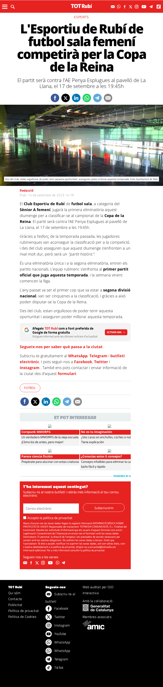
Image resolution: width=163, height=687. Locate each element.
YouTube (59, 633)
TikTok (58, 667)
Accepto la (49, 517)
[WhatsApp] (119, 7)
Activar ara (114, 332)
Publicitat (15, 604)
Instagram (29, 367)
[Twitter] (131, 7)
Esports (81, 16)
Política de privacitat (23, 610)
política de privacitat (57, 517)
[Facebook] (125, 7)
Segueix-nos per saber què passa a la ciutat (61, 346)
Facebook (83, 361)
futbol (30, 387)
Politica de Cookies (22, 616)
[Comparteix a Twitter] (65, 98)
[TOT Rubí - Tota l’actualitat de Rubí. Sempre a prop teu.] (81, 6)
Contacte (15, 598)
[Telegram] (151, 7)
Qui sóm (14, 592)
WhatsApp (77, 355)
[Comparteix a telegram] (97, 98)
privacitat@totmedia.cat (102, 547)
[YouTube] (144, 7)
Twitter (101, 361)
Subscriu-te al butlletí (60, 597)
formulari (67, 373)
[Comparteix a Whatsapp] (87, 98)
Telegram (98, 355)
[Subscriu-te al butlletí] (113, 7)
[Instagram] (137, 7)
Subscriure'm (103, 507)
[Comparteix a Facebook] (55, 98)
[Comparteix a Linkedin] (76, 98)
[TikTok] (159, 7)
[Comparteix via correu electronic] (108, 98)
